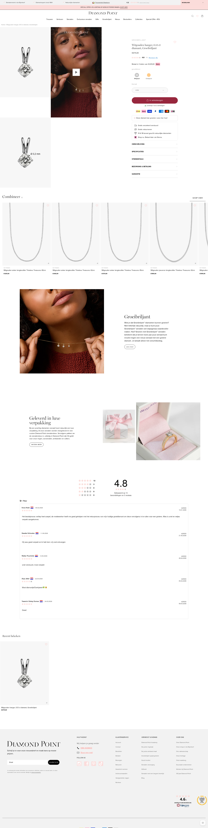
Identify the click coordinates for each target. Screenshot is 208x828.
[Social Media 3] (93, 763)
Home (3, 25)
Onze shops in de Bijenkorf (185, 747)
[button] (135, 2)
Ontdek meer (36, 444)
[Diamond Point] (103, 13)
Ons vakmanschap (182, 751)
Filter (24, 501)
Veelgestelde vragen (122, 778)
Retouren (119, 765)
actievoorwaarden (36, 772)
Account (118, 742)
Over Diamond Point (182, 742)
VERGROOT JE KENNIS (149, 737)
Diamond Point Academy (149, 742)
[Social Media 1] (79, 763)
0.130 (137, 90)
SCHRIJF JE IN (53, 762)
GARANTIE (136, 174)
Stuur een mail (87, 752)
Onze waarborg (181, 760)
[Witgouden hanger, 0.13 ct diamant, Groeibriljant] (24, 673)
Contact (118, 747)
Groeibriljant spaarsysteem (150, 756)
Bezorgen (119, 760)
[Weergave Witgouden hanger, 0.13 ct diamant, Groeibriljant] (76, 72)
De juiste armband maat (149, 751)
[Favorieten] (197, 16)
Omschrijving (138, 144)
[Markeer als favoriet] (175, 42)
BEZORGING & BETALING (141, 166)
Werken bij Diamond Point (184, 769)
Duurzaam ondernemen (184, 765)
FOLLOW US (81, 758)
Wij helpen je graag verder (88, 743)
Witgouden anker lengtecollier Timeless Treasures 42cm (74, 270)
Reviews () (153, 58)
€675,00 (4, 710)
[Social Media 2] (86, 763)
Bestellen (119, 751)
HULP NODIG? (82, 737)
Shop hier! (124, 7)
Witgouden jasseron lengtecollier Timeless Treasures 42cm (173, 270)
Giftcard (143, 769)
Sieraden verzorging (148, 765)
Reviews (118, 782)
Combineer (11, 197)
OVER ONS (180, 737)
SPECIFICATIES (138, 151)
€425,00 (6, 274)
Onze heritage (180, 756)
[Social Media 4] (100, 763)
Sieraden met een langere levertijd (152, 773)
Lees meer (129, 347)
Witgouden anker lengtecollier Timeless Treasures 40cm (25, 270)
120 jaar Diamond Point (183, 773)
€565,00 (153, 274)
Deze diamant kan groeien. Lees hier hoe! (151, 118)
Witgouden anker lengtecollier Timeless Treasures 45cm (123, 270)
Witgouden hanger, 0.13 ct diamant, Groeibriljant (19, 707)
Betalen (118, 756)
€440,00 (55, 274)
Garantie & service (121, 769)
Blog (142, 778)
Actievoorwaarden (121, 773)
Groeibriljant (139, 40)
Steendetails (137, 159)
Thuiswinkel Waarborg (102, 2)
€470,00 (104, 274)
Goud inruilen (145, 760)
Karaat (134, 84)
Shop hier (198, 198)
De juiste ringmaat (147, 747)
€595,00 (202, 274)
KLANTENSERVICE (122, 737)
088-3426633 (86, 748)
